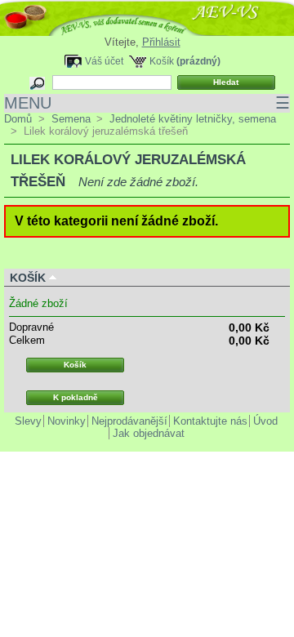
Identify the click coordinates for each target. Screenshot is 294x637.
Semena (71, 119)
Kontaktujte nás (210, 421)
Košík (161, 61)
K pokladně (75, 397)
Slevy (28, 421)
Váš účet (104, 61)
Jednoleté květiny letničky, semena (192, 119)
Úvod (265, 421)
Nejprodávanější (129, 421)
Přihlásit (161, 42)
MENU (147, 103)
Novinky (66, 421)
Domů (18, 119)
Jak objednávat (149, 433)
